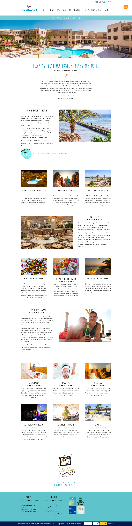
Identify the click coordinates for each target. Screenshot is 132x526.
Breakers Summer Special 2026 (53, 514)
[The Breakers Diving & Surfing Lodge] (29, 10)
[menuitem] (45, 10)
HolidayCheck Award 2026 (52, 511)
